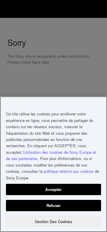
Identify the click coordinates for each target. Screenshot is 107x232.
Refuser (53, 205)
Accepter (53, 189)
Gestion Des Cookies (53, 221)
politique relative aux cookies (69, 171)
